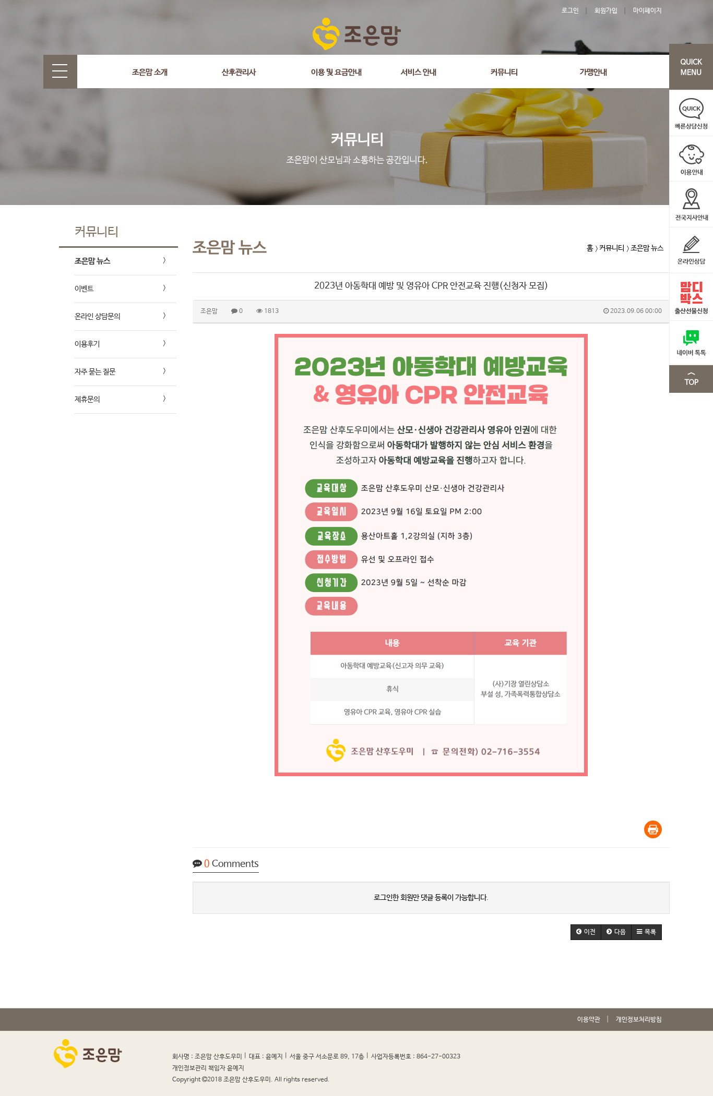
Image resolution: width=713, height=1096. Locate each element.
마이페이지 (647, 11)
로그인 (570, 11)
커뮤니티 (504, 72)
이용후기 (87, 344)
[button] (586, 932)
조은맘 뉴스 (92, 261)
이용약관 (588, 1019)
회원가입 (606, 11)
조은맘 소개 (150, 72)
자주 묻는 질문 (95, 372)
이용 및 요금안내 (336, 72)
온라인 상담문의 (97, 316)
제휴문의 (87, 399)
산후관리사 (239, 72)
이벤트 (84, 289)
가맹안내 (593, 72)
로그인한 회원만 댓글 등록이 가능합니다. (431, 898)
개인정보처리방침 (639, 1019)
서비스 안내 (418, 72)
